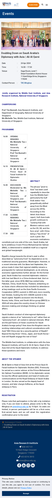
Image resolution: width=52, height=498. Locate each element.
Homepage (9, 422)
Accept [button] (26, 493)
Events (19, 422)
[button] (33, 5)
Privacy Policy (26, 488)
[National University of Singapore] (7, 4)
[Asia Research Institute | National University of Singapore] (16, 4)
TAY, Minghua (26, 83)
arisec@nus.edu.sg (27, 460)
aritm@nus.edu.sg (20, 406)
